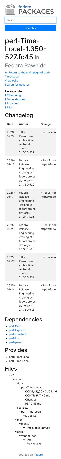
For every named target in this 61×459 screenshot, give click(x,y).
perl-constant (17, 334)
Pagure (38, 454)
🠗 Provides (11, 103)
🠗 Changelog (13, 95)
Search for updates (17, 84)
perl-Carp (15, 326)
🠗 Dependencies (15, 99)
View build (11, 80)
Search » (30, 28)
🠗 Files (9, 107)
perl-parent (16, 342)
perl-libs (14, 338)
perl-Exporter (17, 330)
